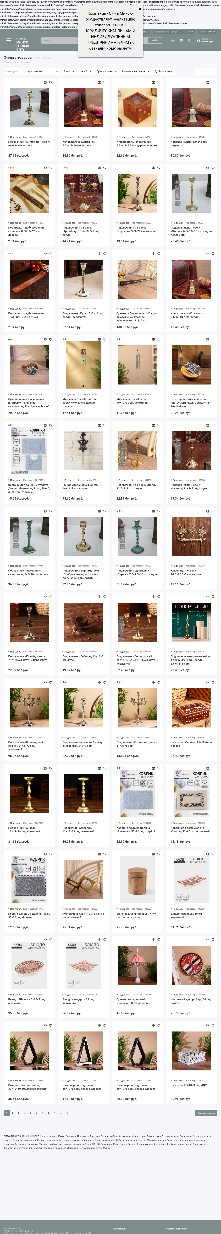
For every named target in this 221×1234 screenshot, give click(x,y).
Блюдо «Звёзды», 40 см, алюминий (187, 915)
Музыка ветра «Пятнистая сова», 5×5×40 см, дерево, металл (79, 402)
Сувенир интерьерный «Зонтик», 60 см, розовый (133, 1001)
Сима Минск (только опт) (23, 44)
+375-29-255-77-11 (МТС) (172, 32)
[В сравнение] (45, 82)
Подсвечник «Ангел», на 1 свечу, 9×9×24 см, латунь (29, 143)
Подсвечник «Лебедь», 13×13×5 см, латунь (83, 658)
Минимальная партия (133, 71)
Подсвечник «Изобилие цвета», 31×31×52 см (136, 744)
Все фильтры (166, 71)
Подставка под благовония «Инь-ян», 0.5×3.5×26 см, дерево (26, 231)
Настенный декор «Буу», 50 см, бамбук (191, 1001)
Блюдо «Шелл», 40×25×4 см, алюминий (26, 1001)
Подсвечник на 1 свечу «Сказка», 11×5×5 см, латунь (189, 486)
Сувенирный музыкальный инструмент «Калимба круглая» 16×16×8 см (191, 402)
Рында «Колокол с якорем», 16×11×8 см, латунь (80, 486)
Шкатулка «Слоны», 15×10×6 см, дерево (192, 744)
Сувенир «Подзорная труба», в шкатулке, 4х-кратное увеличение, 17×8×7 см (136, 317)
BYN (206, 32)
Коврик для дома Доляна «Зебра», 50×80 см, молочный (190, 829)
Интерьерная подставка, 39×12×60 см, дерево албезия (27, 1087)
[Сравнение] (181, 40)
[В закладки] (51, 82)
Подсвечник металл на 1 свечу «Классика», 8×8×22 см (82, 744)
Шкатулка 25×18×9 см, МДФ (189, 1085)
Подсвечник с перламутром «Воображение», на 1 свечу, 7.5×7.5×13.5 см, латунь (80, 574)
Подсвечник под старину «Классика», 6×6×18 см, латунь (28, 572)
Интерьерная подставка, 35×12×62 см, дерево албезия (81, 1087)
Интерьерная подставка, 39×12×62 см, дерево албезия (135, 1087)
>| (67, 1113)
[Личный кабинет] (173, 40)
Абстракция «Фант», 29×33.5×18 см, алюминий (83, 915)
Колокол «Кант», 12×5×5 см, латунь (189, 143)
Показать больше (206, 1113)
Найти (155, 40)
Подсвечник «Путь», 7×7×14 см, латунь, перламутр (82, 315)
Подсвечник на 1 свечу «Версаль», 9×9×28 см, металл (136, 229)
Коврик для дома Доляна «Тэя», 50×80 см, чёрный (29, 915)
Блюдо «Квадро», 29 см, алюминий (78, 1001)
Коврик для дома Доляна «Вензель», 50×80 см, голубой (135, 829)
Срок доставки (105, 71)
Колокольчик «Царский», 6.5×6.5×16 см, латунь (78, 143)
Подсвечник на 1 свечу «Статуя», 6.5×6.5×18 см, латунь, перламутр (191, 231)
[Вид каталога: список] (206, 71)
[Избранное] (190, 40)
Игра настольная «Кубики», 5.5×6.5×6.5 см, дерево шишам (136, 143)
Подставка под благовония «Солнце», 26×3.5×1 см (26, 315)
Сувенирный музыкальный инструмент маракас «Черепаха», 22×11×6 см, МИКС (28, 402)
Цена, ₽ (83, 71)
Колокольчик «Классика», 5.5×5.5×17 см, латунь (187, 315)
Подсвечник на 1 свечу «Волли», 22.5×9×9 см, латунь (137, 486)
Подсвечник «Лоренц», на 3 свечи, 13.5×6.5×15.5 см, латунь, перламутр (137, 660)
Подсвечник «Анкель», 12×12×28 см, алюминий (24, 829)
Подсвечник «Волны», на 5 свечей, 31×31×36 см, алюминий (25, 746)
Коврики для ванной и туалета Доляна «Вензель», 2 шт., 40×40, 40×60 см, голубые (29, 488)
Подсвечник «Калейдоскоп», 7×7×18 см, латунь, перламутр (27, 658)
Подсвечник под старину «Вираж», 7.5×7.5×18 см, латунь (137, 572)
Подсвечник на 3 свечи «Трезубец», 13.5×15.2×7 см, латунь (80, 231)
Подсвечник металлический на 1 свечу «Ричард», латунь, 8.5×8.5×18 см (191, 660)
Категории (11, 71)
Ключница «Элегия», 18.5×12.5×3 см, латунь (186, 572)
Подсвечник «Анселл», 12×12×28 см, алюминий (78, 829)
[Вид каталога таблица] (213, 71)
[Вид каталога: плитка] (198, 71)
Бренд (66, 71)
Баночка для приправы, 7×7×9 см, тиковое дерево (136, 915)
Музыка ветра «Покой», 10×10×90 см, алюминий (132, 400)
